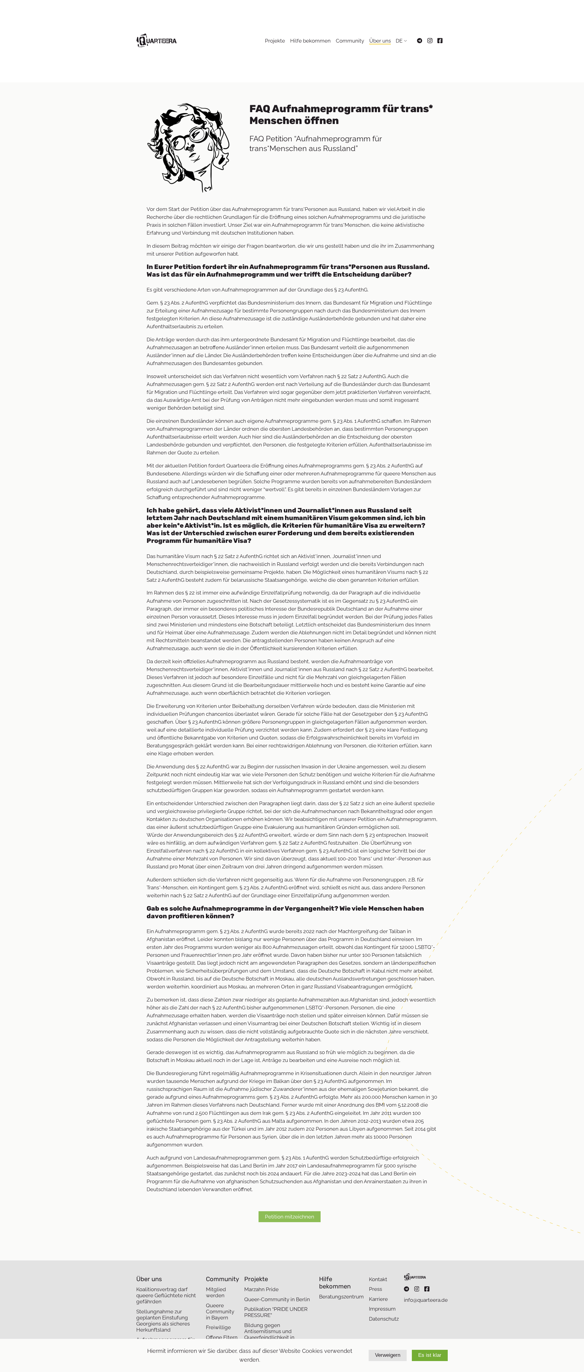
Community (350, 41)
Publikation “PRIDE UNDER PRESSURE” (276, 1312)
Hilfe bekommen (310, 41)
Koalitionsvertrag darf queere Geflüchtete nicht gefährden (166, 1295)
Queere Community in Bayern (220, 1311)
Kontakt (378, 1279)
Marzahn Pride (261, 1289)
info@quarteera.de (426, 1300)
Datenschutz (384, 1319)
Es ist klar (429, 1355)
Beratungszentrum (341, 1297)
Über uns (380, 41)
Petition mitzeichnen (289, 1217)
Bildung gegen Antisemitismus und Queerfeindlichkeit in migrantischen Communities (278, 1334)
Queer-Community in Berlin (277, 1299)
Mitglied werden (216, 1292)
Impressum (382, 1309)
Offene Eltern (222, 1337)
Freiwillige (218, 1327)
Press (375, 1289)
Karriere (378, 1299)
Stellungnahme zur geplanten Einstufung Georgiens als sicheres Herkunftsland (163, 1320)
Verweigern (387, 1355)
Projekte (275, 41)
